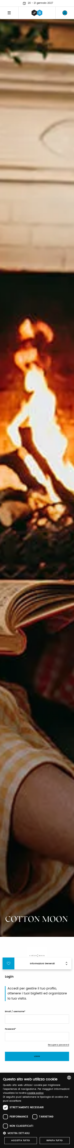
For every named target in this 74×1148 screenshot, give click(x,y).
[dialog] (37, 1110)
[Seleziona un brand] (37, 13)
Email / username (14, 1011)
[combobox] (69, 1078)
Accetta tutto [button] (20, 1140)
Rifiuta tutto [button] (55, 1140)
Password (10, 1029)
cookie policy (35, 1093)
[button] (37, 1133)
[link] (64, 13)
